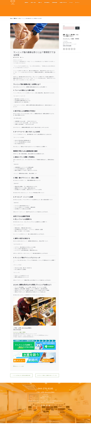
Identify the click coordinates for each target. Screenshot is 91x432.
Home (11, 18)
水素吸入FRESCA (63, 2)
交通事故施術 (54, 2)
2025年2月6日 (16, 57)
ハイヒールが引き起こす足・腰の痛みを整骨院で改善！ (22, 375)
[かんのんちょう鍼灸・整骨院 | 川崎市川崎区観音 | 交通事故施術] (12, 2)
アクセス (71, 2)
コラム (22, 57)
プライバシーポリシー (45, 414)
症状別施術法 (47, 2)
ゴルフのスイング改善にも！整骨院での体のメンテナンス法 (47, 375)
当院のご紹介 (33, 2)
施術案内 (26, 2)
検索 (64, 25)
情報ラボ (40, 2)
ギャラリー (77, 2)
